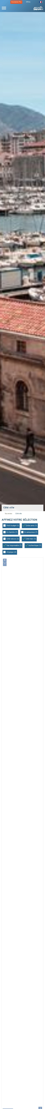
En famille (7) (11, 532)
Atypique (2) (11, 552)
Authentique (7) (35, 546)
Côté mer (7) (31, 539)
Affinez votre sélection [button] (20, 520)
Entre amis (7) (31, 526)
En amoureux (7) (30, 532)
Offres (28, 2)
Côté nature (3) (12, 539)
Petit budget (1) (12, 526)
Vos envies (8, 514)
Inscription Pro (16, 2)
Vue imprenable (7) (14, 546)
